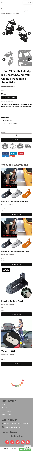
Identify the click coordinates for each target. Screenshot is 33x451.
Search (4, 404)
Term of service (6, 408)
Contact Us (26, 449)
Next (29, 33)
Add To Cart (17, 140)
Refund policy (6, 415)
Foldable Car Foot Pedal (12, 301)
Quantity (3, 132)
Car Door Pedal (8, 350)
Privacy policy (6, 411)
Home (2, 9)
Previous (4, 33)
